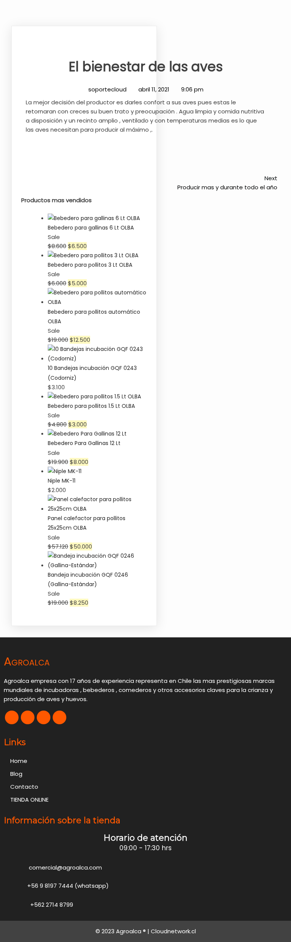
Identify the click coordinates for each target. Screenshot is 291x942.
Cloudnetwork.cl (173, 931)
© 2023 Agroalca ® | (123, 931)
